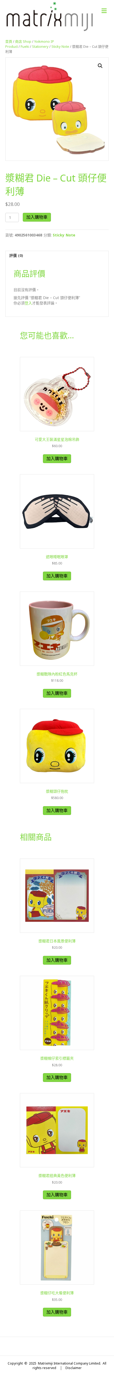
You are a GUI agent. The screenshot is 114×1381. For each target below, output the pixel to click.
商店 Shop (23, 41)
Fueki (25, 46)
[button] (100, 66)
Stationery (40, 46)
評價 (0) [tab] (16, 255)
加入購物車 (36, 217)
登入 (28, 302)
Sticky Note (60, 46)
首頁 (8, 41)
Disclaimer (73, 1368)
